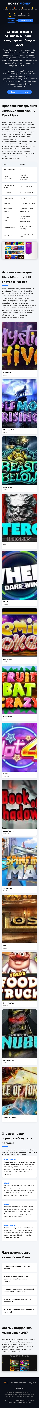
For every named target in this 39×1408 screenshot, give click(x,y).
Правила (19, 1388)
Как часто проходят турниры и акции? (17, 1267)
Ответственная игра (18, 1383)
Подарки (14, 8)
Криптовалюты (32, 8)
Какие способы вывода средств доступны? (17, 1300)
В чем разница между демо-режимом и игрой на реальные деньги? (16, 1278)
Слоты (14, 14)
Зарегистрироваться (19, 92)
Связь (29, 14)
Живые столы (22, 14)
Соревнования (6, 8)
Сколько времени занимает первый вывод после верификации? (19, 1290)
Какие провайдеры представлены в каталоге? (19, 1311)
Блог (9, 14)
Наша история (23, 8)
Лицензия (32, 1383)
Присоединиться (25, 20)
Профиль (11, 20)
